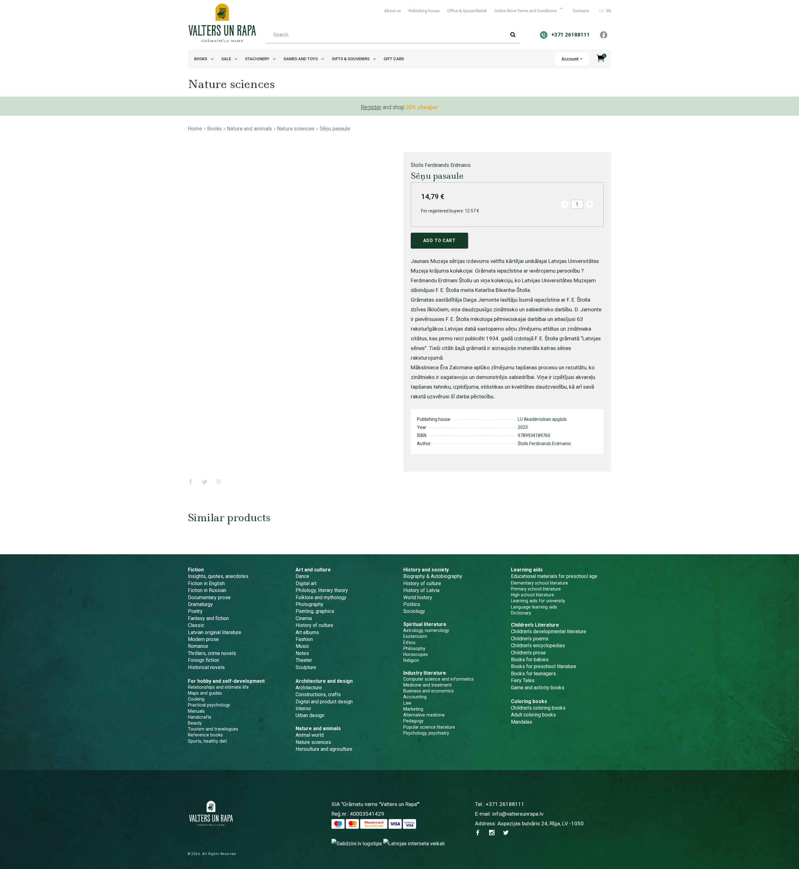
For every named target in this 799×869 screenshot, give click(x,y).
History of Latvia (421, 590)
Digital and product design (324, 702)
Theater (304, 660)
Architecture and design (324, 681)
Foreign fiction (203, 660)
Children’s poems (529, 639)
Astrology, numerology (426, 630)
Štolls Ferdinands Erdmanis (441, 165)
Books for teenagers (533, 674)
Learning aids (527, 570)
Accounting (415, 696)
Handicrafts (199, 717)
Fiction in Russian (207, 590)
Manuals (196, 711)
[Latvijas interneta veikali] (414, 843)
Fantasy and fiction (208, 618)
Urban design (310, 715)
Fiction (196, 570)
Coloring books (529, 701)
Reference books (205, 734)
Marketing (413, 708)
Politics (411, 604)
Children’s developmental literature (548, 631)
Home (195, 128)
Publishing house (424, 10)
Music (302, 646)
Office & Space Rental (467, 10)
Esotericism (415, 636)
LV (601, 10)
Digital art (306, 583)
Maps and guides (205, 693)
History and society (426, 570)
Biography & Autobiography (432, 576)
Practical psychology (209, 704)
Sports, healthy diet (207, 741)
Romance (198, 646)
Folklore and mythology (321, 597)
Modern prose (203, 639)
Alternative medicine (424, 714)
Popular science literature (429, 727)
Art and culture (313, 570)
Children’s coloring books (538, 708)
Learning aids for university (538, 600)
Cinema (304, 618)
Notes (302, 653)
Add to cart (439, 240)
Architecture (309, 688)
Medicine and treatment (427, 684)
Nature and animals (249, 128)
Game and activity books (537, 688)
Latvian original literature (214, 632)
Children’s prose (528, 653)
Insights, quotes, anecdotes (218, 576)
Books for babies (530, 660)
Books (201, 58)
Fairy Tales (523, 680)
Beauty (195, 723)
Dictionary (521, 612)
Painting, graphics (315, 611)
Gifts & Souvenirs (351, 58)
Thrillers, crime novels (212, 653)
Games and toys (301, 58)
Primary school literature (536, 588)
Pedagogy (413, 720)
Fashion (304, 639)
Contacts (581, 10)
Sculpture (306, 667)
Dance (302, 576)
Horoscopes (415, 654)
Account (569, 58)
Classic (196, 625)
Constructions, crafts (318, 694)
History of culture (314, 625)
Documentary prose (209, 597)
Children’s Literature (535, 625)
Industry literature (424, 673)
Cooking (196, 699)
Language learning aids (534, 606)
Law (407, 703)
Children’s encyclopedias (538, 645)
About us (392, 10)
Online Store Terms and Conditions (525, 10)
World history (417, 597)
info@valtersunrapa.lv (517, 814)
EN (608, 10)
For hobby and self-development (226, 681)
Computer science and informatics (438, 679)
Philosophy (414, 648)
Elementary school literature (539, 582)
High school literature (532, 594)
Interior (303, 708)
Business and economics (428, 690)
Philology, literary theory (322, 590)
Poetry (195, 611)
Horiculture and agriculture (324, 749)
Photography (309, 604)
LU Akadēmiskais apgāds (542, 419)
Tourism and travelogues (213, 728)
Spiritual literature (424, 624)
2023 (523, 427)
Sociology (414, 611)
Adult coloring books (533, 715)
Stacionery (257, 58)
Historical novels (206, 667)
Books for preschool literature (543, 666)
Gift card (394, 58)
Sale (226, 58)
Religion (411, 660)
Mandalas (521, 722)
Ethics (409, 642)
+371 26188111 (505, 804)
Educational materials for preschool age (554, 576)
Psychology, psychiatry (426, 733)
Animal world (310, 735)
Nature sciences (295, 128)
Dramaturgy (200, 604)
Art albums (307, 632)
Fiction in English (206, 583)
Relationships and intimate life (218, 687)
